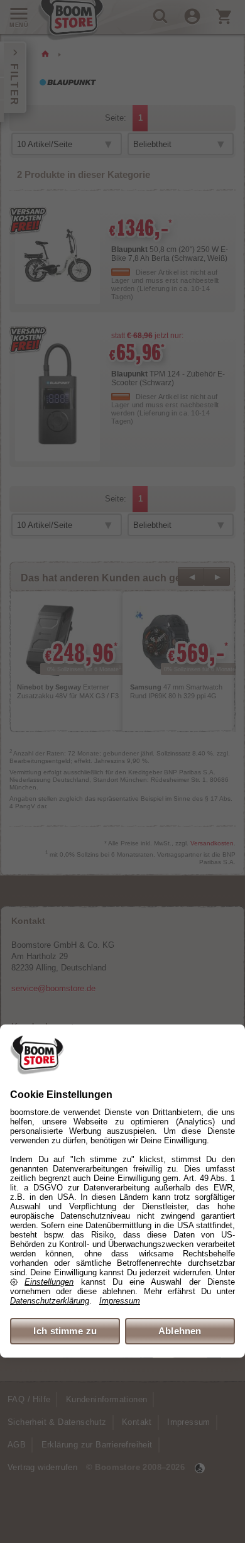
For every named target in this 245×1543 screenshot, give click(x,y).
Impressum (119, 1300)
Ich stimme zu (65, 1331)
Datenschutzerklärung (49, 1300)
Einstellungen (49, 1282)
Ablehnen (180, 1331)
